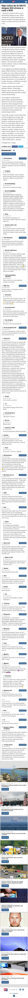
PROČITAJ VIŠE (5, 789)
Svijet (14, 766)
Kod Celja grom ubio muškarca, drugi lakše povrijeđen (13, 954)
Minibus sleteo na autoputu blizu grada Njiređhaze (12, 978)
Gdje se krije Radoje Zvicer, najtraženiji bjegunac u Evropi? (12, 930)
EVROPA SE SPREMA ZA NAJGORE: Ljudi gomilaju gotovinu (12, 906)
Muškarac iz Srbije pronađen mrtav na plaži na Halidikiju (13, 785)
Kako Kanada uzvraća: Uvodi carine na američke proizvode (12, 810)
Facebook (15, 146)
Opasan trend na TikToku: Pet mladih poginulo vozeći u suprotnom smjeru (12, 882)
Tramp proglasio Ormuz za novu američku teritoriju (13, 834)
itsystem (15, 993)
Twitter (21, 146)
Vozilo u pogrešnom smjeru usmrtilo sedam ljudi (11, 858)
